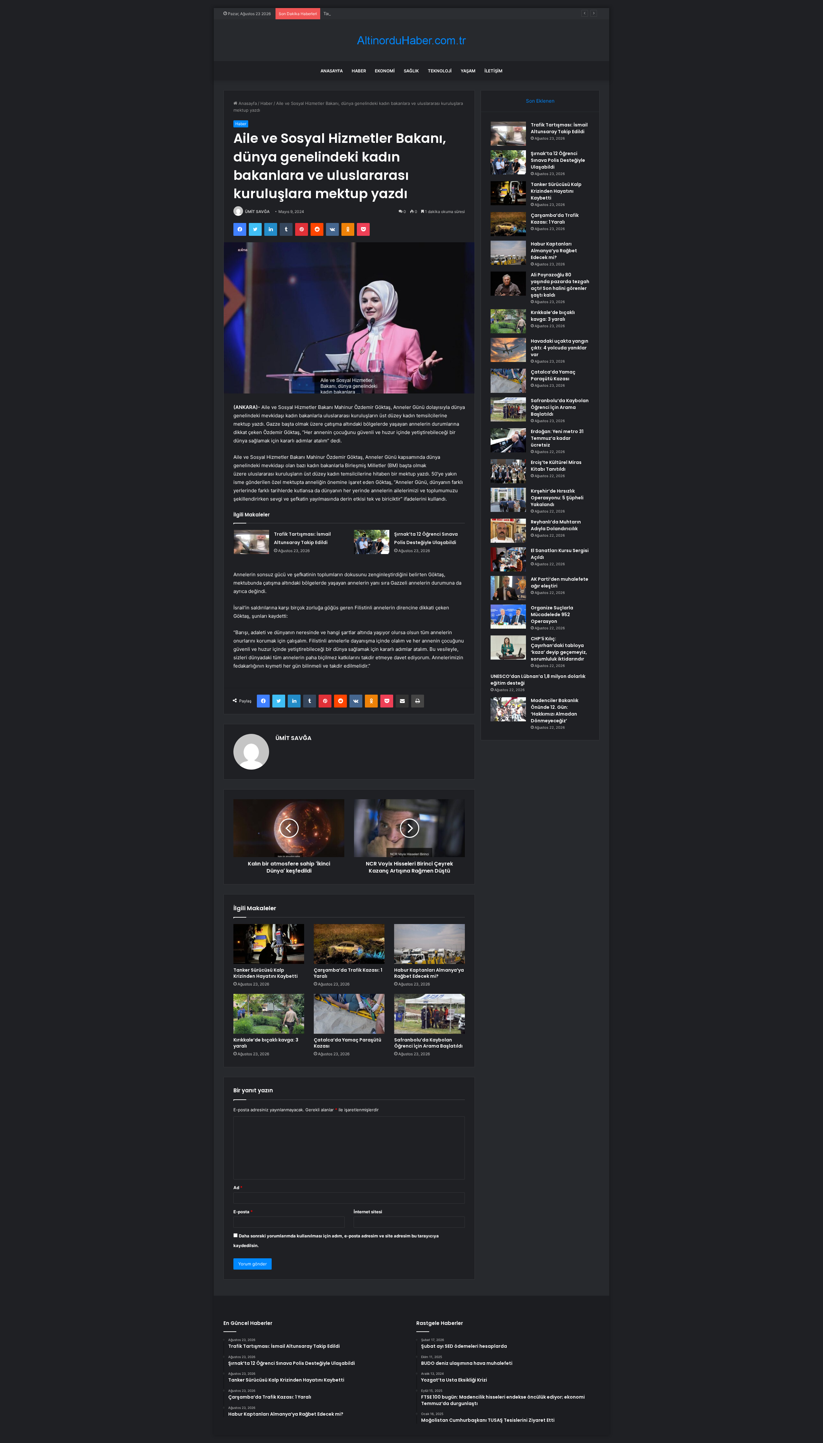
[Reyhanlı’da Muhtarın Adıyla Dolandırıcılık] (508, 531)
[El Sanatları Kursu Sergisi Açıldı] (508, 559)
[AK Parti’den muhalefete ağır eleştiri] (508, 588)
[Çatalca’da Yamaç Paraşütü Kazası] (349, 1014)
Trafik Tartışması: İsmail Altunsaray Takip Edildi (559, 128)
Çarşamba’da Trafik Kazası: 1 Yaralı (348, 973)
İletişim (493, 70)
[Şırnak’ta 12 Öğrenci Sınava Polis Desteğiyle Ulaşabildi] (371, 542)
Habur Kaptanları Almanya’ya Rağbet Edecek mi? (429, 973)
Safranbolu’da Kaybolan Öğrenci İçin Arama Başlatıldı (428, 1043)
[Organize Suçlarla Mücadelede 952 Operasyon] (508, 617)
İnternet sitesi (368, 1211)
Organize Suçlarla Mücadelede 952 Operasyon (552, 614)
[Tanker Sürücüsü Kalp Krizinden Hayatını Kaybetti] (268, 944)
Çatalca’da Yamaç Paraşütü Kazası (347, 1043)
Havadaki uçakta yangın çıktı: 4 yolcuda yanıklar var (559, 348)
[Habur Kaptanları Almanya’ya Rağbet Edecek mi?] (429, 944)
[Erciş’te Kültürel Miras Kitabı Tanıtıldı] (508, 471)
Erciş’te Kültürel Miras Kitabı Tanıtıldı (556, 465)
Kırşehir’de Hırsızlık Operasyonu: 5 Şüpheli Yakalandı (557, 498)
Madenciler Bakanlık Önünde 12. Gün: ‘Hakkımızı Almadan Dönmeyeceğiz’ (554, 710)
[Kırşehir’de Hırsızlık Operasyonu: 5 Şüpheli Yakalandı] (508, 500)
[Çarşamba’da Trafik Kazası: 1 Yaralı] (349, 944)
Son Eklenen (540, 101)
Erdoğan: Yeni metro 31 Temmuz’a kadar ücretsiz (557, 438)
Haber (359, 70)
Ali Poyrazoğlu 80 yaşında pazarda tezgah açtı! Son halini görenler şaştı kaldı (560, 285)
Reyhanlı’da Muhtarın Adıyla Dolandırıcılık (556, 525)
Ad (237, 1187)
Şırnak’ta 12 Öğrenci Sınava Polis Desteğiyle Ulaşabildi (558, 160)
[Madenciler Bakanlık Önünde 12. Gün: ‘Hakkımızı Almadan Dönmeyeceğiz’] (508, 709)
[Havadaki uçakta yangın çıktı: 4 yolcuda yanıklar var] (508, 350)
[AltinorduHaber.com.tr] (411, 40)
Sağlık (411, 70)
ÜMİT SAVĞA (257, 211)
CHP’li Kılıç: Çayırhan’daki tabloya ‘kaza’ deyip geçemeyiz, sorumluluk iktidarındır (559, 648)
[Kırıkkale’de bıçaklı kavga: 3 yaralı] (268, 1014)
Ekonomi (385, 70)
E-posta (243, 1211)
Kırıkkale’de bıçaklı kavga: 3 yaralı (265, 1043)
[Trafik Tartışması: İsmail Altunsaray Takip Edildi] (251, 542)
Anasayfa (332, 70)
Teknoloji (440, 70)
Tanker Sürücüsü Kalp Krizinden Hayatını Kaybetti (372, 13)
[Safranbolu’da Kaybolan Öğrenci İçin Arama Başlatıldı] (429, 1014)
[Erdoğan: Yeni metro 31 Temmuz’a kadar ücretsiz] (508, 440)
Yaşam (468, 70)
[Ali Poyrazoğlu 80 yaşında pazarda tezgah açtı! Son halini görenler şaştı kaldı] (508, 284)
